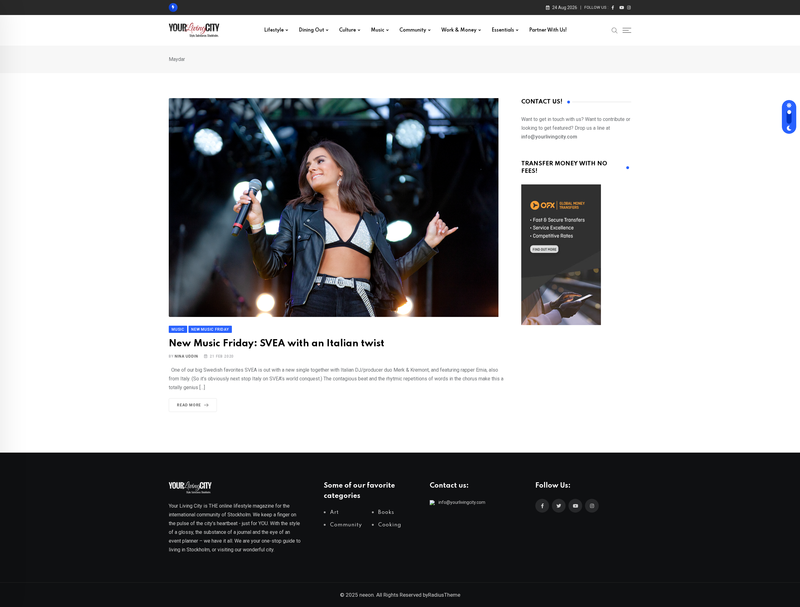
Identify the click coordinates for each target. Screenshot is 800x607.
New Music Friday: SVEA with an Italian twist (276, 344)
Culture (347, 30)
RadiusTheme (444, 595)
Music (377, 30)
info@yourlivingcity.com (461, 502)
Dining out (311, 30)
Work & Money (459, 30)
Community (412, 30)
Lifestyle (274, 30)
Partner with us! (548, 30)
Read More (189, 405)
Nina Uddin (186, 356)
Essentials (503, 30)
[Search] (615, 30)
